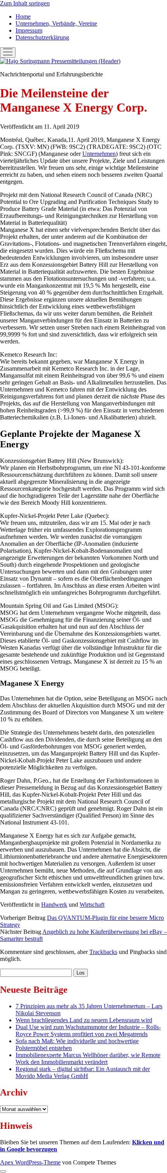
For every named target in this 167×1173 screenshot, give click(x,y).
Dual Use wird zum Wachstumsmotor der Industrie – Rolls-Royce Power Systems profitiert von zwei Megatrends (88, 1030)
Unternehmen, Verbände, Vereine (56, 23)
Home (23, 16)
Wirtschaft (92, 904)
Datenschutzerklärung (42, 37)
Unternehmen (99, 153)
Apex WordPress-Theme (30, 1162)
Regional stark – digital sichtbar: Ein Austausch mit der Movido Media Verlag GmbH (83, 1072)
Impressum (29, 30)
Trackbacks (103, 952)
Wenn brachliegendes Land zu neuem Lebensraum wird (84, 1020)
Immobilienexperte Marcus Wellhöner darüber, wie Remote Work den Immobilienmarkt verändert (88, 1058)
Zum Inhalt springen (25, 3)
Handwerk (54, 904)
